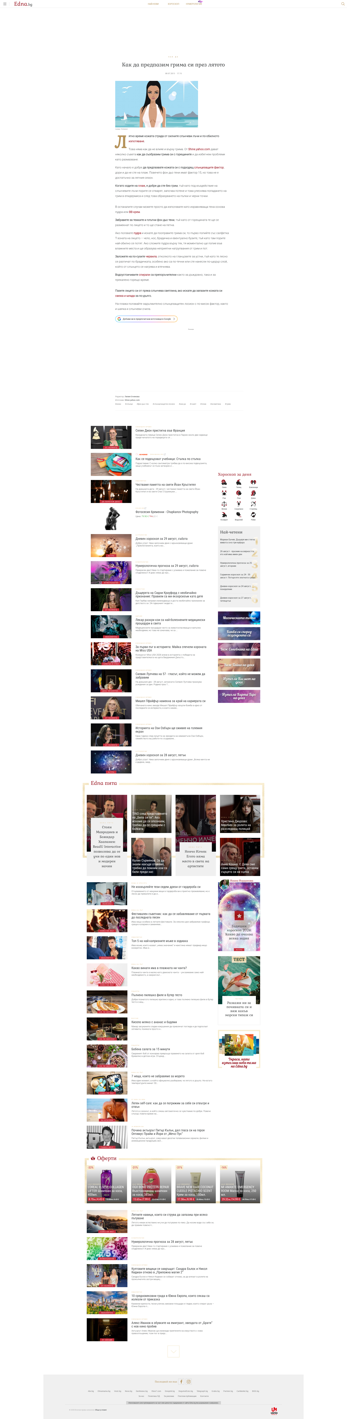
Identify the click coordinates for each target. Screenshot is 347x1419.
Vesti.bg (117, 1391)
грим (228, 404)
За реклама (169, 1396)
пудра (137, 233)
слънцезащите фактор (209, 167)
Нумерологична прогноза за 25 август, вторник (236, 564)
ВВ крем (134, 212)
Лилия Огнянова (132, 396)
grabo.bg (140, 508)
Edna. (23, 4)
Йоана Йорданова (241, 880)
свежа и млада (125, 295)
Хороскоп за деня (234, 474)
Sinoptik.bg (170, 1391)
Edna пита (104, 783)
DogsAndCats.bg (186, 1391)
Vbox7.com (156, 1391)
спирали (144, 274)
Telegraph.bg (202, 1391)
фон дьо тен (143, 404)
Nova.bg (128, 1391)
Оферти (107, 1158)
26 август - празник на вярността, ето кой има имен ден (237, 553)
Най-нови (153, 3)
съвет (193, 404)
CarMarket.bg (242, 1391)
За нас (141, 1396)
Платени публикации (187, 1396)
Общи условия (101, 1410)
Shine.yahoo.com (199, 149)
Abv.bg (91, 1391)
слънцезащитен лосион (164, 404)
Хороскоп (173, 3)
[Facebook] (181, 1382)
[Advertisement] (154, 357)
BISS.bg (255, 1391)
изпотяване (136, 141)
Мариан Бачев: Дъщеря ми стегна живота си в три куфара (237, 541)
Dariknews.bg (142, 1391)
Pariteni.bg (228, 1391)
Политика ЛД (154, 1396)
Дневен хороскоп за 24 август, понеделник (235, 588)
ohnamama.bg (157, 454)
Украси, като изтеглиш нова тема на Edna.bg (239, 1062)
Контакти (204, 1396)
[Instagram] (189, 1382)
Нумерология (194, 3)
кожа (118, 404)
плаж (141, 185)
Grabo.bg (216, 1391)
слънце (129, 404)
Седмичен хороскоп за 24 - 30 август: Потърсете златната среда (237, 576)
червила (151, 256)
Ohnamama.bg (104, 1391)
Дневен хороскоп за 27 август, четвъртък (235, 599)
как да (183, 404)
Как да (173, 57)
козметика (216, 404)
